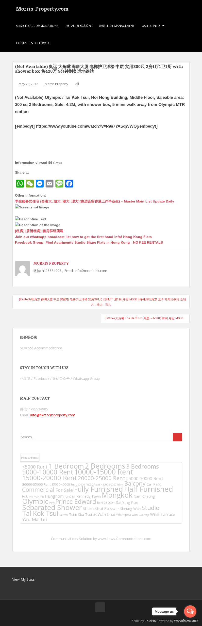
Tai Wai (63, 515)
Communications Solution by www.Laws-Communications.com (101, 538)
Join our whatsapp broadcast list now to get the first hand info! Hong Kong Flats (83, 237)
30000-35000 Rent (36, 484)
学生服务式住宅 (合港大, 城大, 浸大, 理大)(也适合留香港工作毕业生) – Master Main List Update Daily (94, 201)
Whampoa (123, 515)
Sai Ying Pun (127, 502)
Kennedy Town (88, 496)
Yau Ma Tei (34, 519)
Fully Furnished (98, 489)
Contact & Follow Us (33, 43)
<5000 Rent (35, 466)
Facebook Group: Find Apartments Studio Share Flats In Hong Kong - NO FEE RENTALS (89, 242)
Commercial (38, 489)
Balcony (135, 483)
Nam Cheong (144, 496)
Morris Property (56, 84)
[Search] (177, 437)
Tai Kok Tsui (40, 513)
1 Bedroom (66, 466)
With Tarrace (162, 514)
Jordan (70, 496)
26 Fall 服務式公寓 (79, 26)
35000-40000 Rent (64, 484)
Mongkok (117, 495)
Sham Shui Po (96, 508)
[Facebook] (100, 607)
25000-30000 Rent (144, 478)
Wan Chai (106, 514)
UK (95, 515)
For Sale (64, 490)
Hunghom (54, 496)
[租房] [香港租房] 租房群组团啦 (39, 231)
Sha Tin (114, 509)
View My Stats (23, 579)
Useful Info (151, 26)
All (77, 84)
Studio (150, 508)
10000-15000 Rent (103, 471)
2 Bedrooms (105, 466)
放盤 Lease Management (117, 26)
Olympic (35, 501)
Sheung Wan (130, 508)
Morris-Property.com (42, 8)
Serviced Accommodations (37, 26)
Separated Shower (52, 507)
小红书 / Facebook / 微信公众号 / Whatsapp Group (60, 378)
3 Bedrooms (142, 466)
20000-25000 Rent (101, 478)
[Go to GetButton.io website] (190, 621)
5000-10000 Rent (47, 472)
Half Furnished (148, 489)
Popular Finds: (29, 457)
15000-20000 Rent (49, 477)
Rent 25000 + (106, 503)
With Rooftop (140, 515)
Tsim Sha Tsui (80, 514)
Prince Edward (75, 501)
